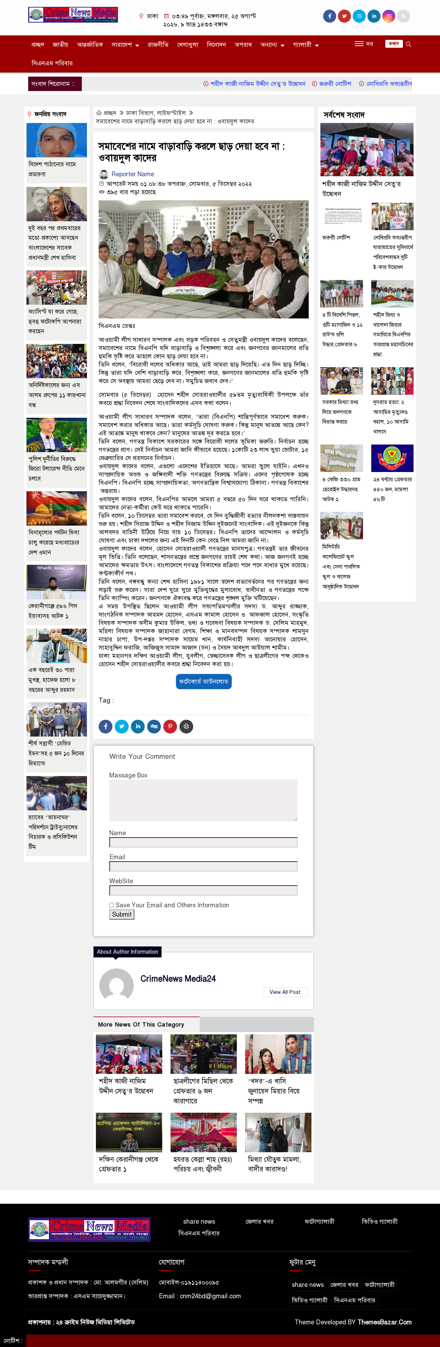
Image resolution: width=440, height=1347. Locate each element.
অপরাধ (243, 44)
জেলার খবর (259, 1221)
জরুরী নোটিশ (309, 84)
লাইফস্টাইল (171, 113)
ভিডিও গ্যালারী (380, 1221)
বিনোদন (216, 44)
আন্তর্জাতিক (90, 44)
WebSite (121, 881)
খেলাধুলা (187, 44)
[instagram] (359, 16)
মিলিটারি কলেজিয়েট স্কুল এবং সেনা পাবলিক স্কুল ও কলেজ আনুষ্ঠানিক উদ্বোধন (341, 566)
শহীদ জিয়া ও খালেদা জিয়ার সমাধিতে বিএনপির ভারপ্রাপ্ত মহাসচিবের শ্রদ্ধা (393, 335)
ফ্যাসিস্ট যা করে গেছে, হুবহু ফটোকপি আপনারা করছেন (55, 321)
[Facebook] (105, 726)
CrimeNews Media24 (178, 979)
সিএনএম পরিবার (52, 63)
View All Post (285, 992)
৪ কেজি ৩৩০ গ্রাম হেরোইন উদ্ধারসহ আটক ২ (341, 489)
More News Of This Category (141, 1024)
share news (199, 1221)
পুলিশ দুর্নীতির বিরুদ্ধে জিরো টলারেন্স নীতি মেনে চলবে (57, 469)
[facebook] (329, 16)
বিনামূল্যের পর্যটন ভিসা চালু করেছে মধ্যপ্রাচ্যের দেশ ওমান (54, 542)
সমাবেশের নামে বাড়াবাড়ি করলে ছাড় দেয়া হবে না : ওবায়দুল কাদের (175, 121)
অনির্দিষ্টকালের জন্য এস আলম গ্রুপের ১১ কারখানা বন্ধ (57, 395)
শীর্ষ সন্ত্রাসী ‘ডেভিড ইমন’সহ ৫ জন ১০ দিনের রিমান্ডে (56, 753)
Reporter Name (132, 174)
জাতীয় (60, 44)
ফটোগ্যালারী (319, 1221)
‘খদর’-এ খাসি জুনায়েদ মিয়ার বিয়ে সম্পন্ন (274, 1091)
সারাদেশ (122, 44)
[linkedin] (374, 16)
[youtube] (388, 16)
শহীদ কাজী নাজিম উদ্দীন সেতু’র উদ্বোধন (231, 84)
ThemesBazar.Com (385, 1322)
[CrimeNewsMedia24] (73, 14)
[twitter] (344, 16)
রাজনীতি (158, 44)
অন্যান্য (269, 44)
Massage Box (128, 775)
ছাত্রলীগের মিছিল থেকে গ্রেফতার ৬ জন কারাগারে (203, 1091)
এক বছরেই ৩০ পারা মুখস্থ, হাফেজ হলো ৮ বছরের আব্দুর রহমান (52, 680)
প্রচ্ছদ (38, 44)
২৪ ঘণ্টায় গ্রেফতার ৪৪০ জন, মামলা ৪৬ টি (392, 489)
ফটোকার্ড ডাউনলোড (203, 681)
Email (117, 857)
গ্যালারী (302, 44)
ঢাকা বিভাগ (140, 113)
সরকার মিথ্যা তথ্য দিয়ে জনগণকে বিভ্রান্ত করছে (340, 412)
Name (117, 833)
